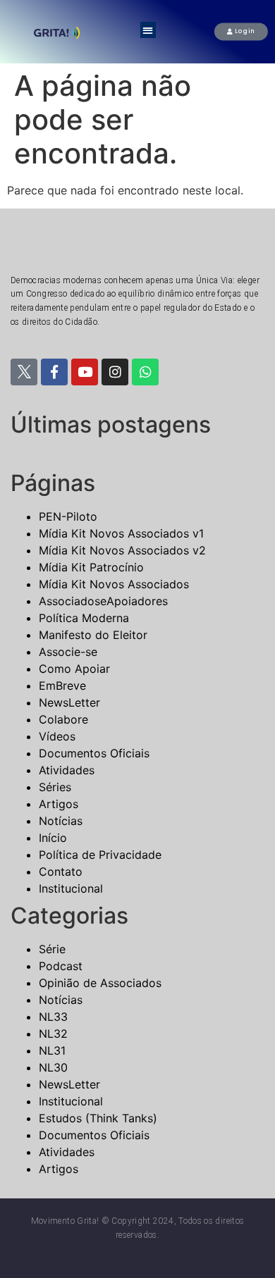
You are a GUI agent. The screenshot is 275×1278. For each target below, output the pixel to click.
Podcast (60, 966)
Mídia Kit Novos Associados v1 (121, 533)
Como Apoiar (74, 669)
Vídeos (57, 736)
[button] (148, 30)
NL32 (53, 1033)
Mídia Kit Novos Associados (114, 584)
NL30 (53, 1067)
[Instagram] (115, 372)
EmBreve (62, 685)
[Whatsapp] (145, 372)
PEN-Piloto (68, 516)
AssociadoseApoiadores (103, 601)
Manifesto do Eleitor (93, 635)
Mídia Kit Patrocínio (91, 567)
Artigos (58, 804)
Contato (60, 871)
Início (53, 838)
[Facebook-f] (54, 372)
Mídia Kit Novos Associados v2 (122, 550)
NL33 (53, 1017)
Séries (55, 787)
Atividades (66, 770)
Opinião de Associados (100, 983)
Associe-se (68, 652)
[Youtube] (84, 372)
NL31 (52, 1050)
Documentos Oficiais (94, 753)
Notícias (60, 821)
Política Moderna (84, 618)
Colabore (63, 719)
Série (52, 949)
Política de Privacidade (100, 855)
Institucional (71, 888)
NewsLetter (69, 702)
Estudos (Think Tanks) (98, 1118)
